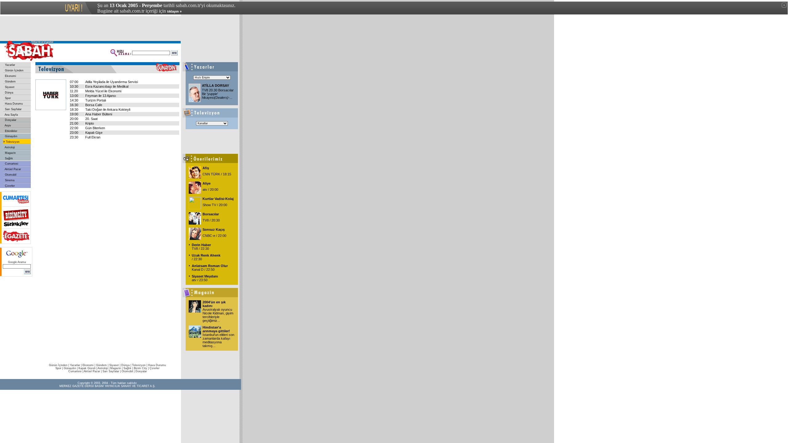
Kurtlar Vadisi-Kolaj (218, 199)
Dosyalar (10, 120)
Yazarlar (9, 64)
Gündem (10, 81)
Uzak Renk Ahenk (206, 255)
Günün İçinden (13, 70)
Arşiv (7, 125)
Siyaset (9, 87)
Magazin (10, 152)
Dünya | (126, 365)
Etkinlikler (10, 131)
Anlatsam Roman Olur (210, 266)
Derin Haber (201, 245)
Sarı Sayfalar (13, 109)
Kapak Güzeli (86, 368)
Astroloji (9, 147)
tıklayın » (174, 11)
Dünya (8, 92)
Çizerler (9, 185)
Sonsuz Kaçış (214, 229)
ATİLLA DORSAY (215, 85)
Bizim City (140, 368)
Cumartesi (11, 163)
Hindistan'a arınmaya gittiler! (216, 329)
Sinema (9, 180)
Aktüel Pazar (12, 169)
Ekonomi (10, 76)
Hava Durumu (13, 103)
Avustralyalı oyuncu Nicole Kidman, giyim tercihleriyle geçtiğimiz (218, 315)
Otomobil (10, 174)
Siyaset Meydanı (205, 276)
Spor (7, 98)
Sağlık (8, 158)
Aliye (207, 183)
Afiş (206, 168)
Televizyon (12, 141)
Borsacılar (211, 214)
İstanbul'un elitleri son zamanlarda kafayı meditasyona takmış (218, 340)
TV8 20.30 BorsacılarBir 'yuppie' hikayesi (218, 93)
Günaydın (10, 136)
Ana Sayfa (11, 114)
